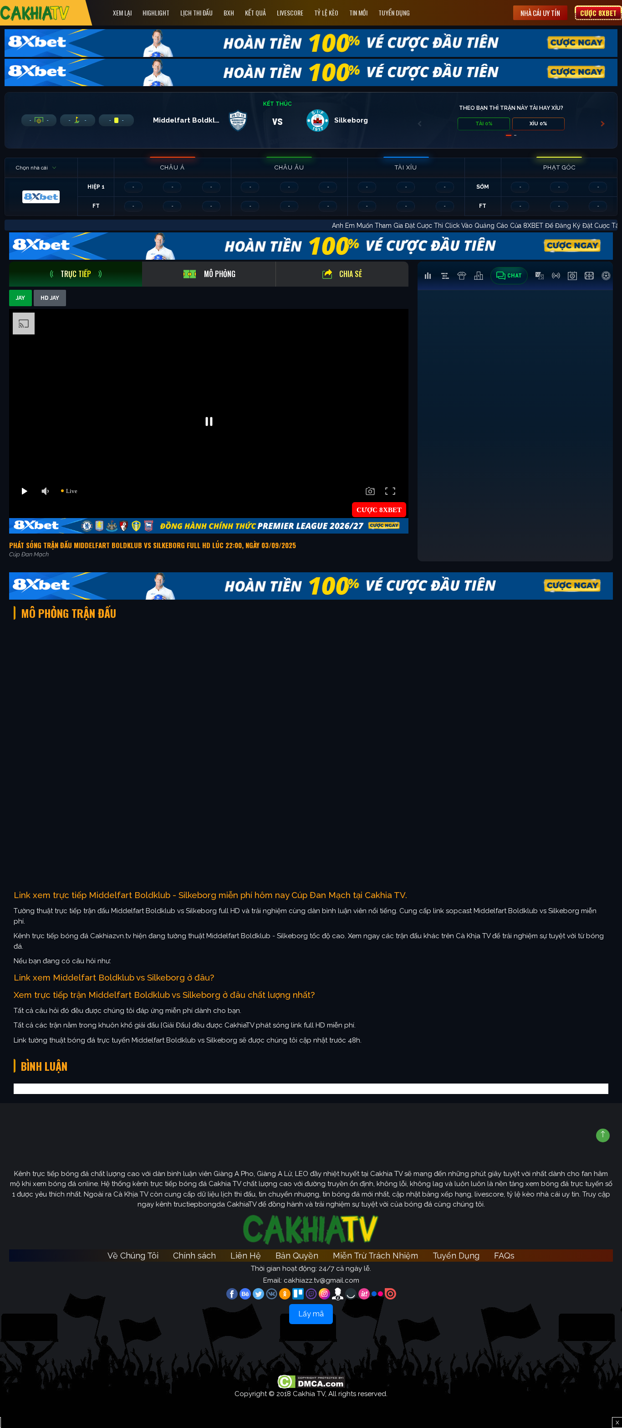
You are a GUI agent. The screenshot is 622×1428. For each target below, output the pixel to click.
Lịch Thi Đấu (196, 12)
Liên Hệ (245, 1255)
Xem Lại (122, 12)
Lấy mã (311, 1314)
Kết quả (255, 12)
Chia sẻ (350, 273)
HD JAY (50, 298)
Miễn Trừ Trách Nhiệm (375, 1255)
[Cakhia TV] (35, 13)
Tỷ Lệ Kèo (326, 12)
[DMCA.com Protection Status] (311, 1381)
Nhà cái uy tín (540, 13)
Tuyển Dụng (394, 12)
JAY (20, 298)
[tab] (75, 274)
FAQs (504, 1255)
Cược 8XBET (598, 13)
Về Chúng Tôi (132, 1255)
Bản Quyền (296, 1255)
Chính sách (194, 1255)
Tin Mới (358, 12)
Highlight (156, 12)
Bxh (229, 12)
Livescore (290, 12)
